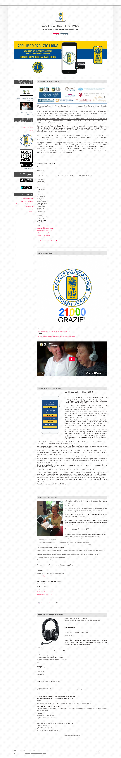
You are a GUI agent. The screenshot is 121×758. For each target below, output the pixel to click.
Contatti (65, 35)
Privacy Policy (39, 753)
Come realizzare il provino (47, 603)
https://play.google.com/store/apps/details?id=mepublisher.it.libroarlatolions (56, 336)
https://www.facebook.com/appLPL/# (47, 240)
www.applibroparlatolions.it (43, 235)
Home (57, 35)
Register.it (28, 753)
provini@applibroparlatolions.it (44, 230)
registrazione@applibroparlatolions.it (46, 232)
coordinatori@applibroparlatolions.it (46, 227)
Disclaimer (33, 753)
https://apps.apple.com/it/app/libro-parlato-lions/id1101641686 (53, 331)
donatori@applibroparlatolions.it (45, 228)
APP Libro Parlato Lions (60, 26)
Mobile (44, 753)
